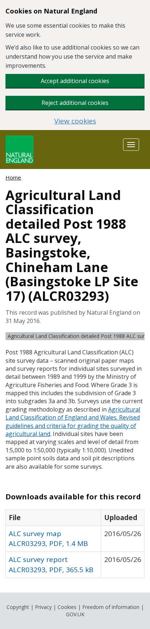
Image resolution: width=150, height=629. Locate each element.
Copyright (18, 607)
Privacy (43, 607)
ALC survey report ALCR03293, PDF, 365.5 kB (51, 564)
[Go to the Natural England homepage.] (19, 148)
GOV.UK (75, 614)
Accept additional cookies (75, 81)
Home (13, 177)
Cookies (67, 607)
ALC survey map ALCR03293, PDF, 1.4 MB (48, 538)
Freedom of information (110, 607)
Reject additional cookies (75, 103)
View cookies (75, 121)
